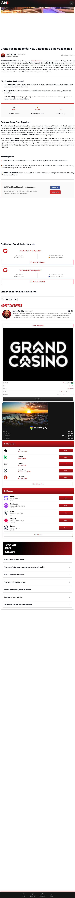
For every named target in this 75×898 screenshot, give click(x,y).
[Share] (16, 299)
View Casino (38, 399)
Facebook (55, 187)
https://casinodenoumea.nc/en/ (65, 395)
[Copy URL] (2, 299)
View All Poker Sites (38, 484)
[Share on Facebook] (7, 299)
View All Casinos (38, 534)
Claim (65, 450)
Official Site (55, 192)
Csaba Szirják (11, 54)
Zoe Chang (15, 56)
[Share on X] (11, 299)
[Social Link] (69, 311)
